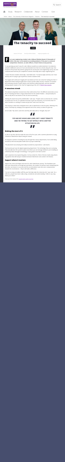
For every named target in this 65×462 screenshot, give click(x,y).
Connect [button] (45, 11)
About (10, 16)
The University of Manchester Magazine (23, 16)
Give (53, 11)
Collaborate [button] (28, 11)
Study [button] (10, 11)
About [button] (37, 11)
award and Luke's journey (26, 179)
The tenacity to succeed (47, 16)
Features (37, 16)
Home (4, 11)
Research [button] (18, 11)
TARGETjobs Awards (45, 85)
